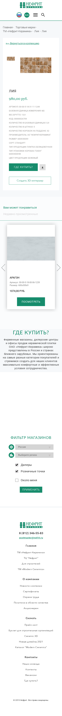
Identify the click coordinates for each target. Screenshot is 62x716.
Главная (8, 27)
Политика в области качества (31, 602)
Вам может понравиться (20, 207)
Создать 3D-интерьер (30, 180)
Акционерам (31, 608)
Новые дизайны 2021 (31, 641)
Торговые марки (25, 27)
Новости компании (31, 585)
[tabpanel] (11, 59)
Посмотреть (31, 301)
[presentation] (3, 267)
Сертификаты (31, 591)
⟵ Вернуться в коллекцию (22, 43)
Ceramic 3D (31, 636)
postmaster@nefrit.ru (31, 537)
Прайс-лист (31, 624)
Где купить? (23, 167)
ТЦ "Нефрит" (31, 558)
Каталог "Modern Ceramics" (31, 647)
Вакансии (31, 675)
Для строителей (31, 563)
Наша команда (31, 664)
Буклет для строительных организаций (31, 630)
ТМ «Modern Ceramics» (31, 569)
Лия (37, 31)
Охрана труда (31, 597)
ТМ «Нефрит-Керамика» (17, 31)
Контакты (31, 669)
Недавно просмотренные (20, 214)
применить (31, 490)
